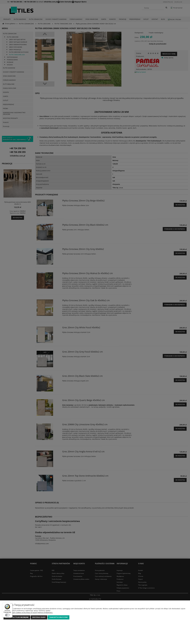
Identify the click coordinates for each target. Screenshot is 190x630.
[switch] (7, 615)
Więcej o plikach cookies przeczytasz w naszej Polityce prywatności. (28, 612)
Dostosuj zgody (39, 617)
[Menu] (11, 604)
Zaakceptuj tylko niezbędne (17, 617)
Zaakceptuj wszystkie (58, 617)
